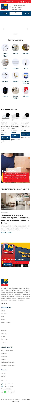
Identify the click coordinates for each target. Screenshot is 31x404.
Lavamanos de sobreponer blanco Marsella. (25, 124)
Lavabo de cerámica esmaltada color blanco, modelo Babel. (5, 126)
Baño (2, 316)
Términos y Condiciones (7, 365)
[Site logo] (4, 7)
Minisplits (3, 333)
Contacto (3, 376)
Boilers (3, 336)
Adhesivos (4, 330)
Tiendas (3, 373)
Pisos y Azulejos (5, 322)
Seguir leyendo (6, 232)
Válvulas (3, 319)
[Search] (16, 13)
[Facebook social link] (19, 2)
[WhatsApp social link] (26, 2)
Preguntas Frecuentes (7, 350)
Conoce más (4, 303)
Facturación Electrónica (7, 362)
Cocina (3, 310)
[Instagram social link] (21, 2)
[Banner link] (15, 255)
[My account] (29, 13)
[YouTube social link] (24, 2)
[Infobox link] (5, 51)
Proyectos (4, 356)
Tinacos (3, 342)
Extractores (4, 339)
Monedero (4, 353)
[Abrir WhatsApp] (26, 399)
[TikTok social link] (29, 2)
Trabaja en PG (5, 359)
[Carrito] (25, 13)
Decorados (4, 313)
